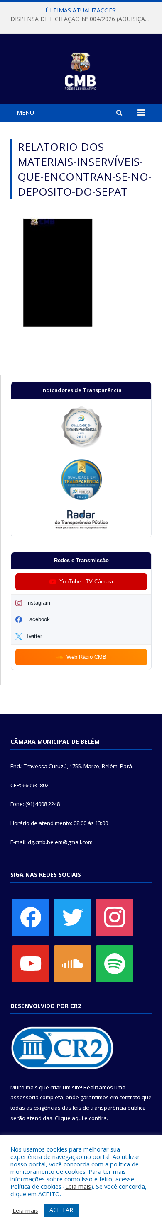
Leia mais (78, 1186)
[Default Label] (30, 963)
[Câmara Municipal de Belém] (81, 70)
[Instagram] (114, 917)
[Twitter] (72, 917)
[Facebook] (30, 917)
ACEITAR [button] (61, 1210)
